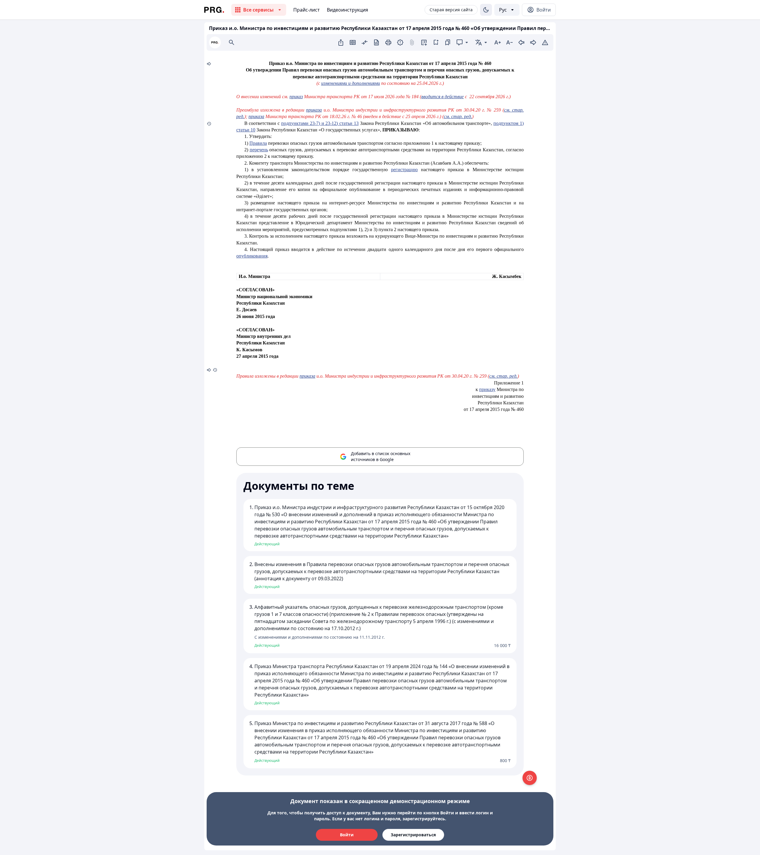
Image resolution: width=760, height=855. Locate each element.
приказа (314, 109)
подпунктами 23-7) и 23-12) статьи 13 (320, 123)
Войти (347, 834)
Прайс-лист (306, 10)
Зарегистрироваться (413, 834)
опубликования (251, 255)
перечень (259, 149)
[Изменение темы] (486, 10)
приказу (487, 389)
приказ (296, 96)
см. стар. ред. (458, 116)
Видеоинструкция (347, 10)
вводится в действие (442, 96)
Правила (258, 143)
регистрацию (404, 169)
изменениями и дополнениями (350, 83)
